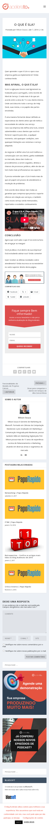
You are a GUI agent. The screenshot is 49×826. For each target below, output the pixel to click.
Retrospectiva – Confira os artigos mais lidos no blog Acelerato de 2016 (22, 556)
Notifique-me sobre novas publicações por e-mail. (25, 651)
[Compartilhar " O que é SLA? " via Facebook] (15, 371)
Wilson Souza (21, 29)
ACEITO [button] (18, 822)
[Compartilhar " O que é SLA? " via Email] (34, 371)
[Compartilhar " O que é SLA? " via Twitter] (19, 371)
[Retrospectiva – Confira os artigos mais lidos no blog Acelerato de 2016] (24, 540)
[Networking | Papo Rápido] (24, 479)
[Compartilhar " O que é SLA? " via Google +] (24, 371)
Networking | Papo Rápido (16, 493)
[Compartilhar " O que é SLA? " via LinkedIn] (29, 371)
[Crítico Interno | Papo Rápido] (24, 573)
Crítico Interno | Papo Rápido (18, 587)
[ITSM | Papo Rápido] (24, 509)
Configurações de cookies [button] (33, 818)
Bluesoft (28, 787)
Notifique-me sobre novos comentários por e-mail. (22, 645)
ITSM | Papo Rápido (13, 522)
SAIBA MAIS (29, 822)
